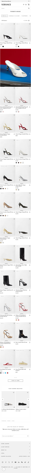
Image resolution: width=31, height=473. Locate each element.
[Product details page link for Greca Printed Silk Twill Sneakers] (23, 358)
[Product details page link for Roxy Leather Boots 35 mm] (23, 331)
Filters (26, 20)
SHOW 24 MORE (16, 380)
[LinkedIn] (19, 462)
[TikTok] (28, 462)
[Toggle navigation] (28, 4)
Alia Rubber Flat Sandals (5, 369)
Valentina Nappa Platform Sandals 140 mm (21, 290)
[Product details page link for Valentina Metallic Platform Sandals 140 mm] (7, 304)
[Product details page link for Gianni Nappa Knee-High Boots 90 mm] (23, 254)
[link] (4, 420)
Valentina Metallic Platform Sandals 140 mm (6, 316)
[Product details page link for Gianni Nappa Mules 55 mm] (23, 227)
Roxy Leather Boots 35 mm (21, 342)
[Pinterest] (12, 462)
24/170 (15, 377)
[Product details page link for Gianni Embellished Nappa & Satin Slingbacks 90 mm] (7, 96)
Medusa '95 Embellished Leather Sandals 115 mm (21, 316)
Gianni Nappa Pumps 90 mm (22, 212)
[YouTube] (15, 462)
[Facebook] (6, 462)
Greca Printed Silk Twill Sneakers (21, 370)
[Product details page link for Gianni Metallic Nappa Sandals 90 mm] (7, 123)
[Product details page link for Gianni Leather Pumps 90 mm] (23, 148)
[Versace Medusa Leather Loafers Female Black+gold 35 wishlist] (28, 392)
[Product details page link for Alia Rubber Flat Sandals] (7, 358)
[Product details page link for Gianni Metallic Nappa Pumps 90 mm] (23, 174)
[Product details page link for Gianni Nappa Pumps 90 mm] (23, 201)
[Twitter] (9, 462)
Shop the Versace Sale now (6, 1)
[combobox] (15, 8)
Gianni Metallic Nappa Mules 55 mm (6, 265)
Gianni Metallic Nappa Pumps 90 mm (21, 185)
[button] (26, 4)
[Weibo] (25, 462)
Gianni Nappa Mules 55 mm (22, 238)
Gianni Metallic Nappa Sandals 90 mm (5, 134)
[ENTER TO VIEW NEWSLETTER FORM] (28, 436)
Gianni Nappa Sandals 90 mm (22, 134)
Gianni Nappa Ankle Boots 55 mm (6, 290)
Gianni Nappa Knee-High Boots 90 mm (21, 265)
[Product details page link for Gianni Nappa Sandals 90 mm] (23, 123)
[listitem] (4, 16)
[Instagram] (2, 462)
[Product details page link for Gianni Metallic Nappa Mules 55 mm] (7, 254)
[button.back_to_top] (3, 469)
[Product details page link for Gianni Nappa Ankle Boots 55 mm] (7, 279)
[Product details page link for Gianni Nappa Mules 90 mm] (7, 32)
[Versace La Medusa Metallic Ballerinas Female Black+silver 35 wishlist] (14, 392)
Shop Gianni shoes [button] (15, 84)
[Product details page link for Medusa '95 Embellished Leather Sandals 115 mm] (23, 304)
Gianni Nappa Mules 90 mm (6, 43)
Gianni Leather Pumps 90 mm (22, 159)
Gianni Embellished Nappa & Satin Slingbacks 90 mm (6, 107)
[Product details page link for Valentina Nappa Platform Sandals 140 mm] (23, 279)
